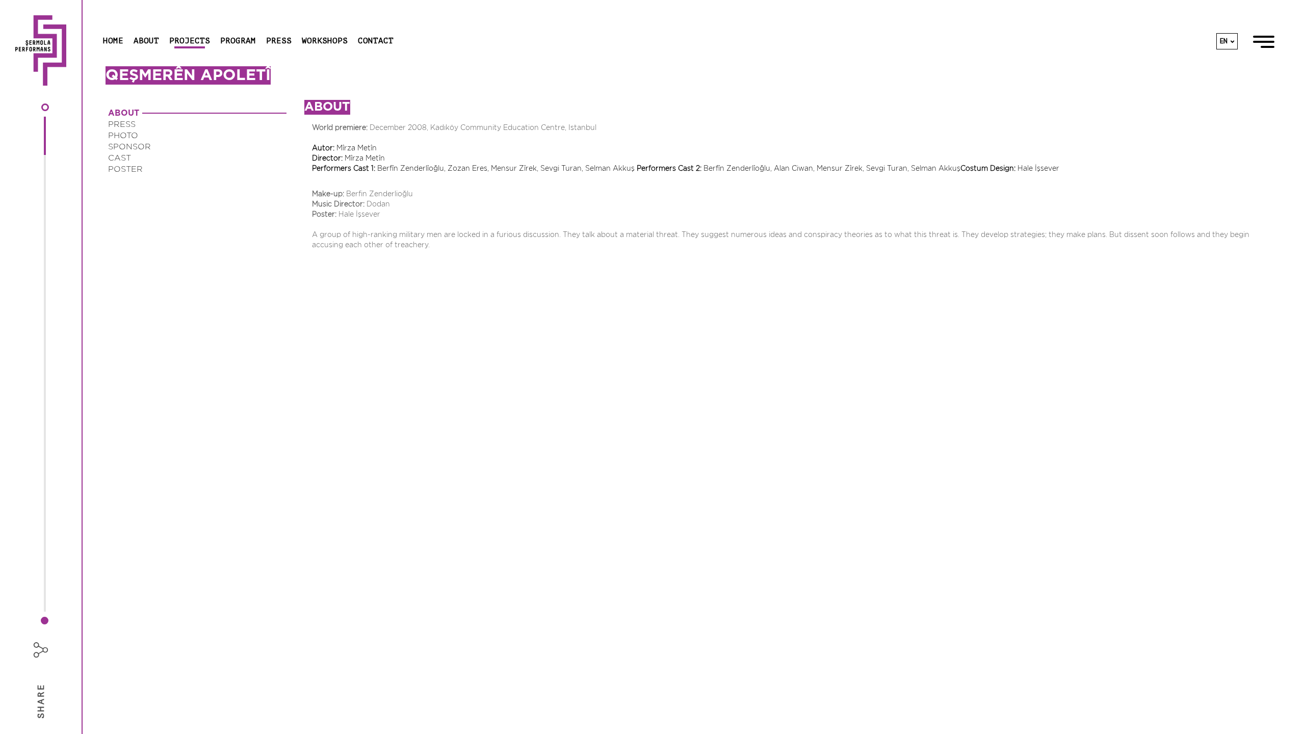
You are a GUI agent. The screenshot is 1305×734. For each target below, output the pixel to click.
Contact (376, 40)
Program (238, 40)
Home (113, 40)
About (146, 40)
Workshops (325, 40)
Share (41, 701)
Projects (189, 40)
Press (279, 40)
